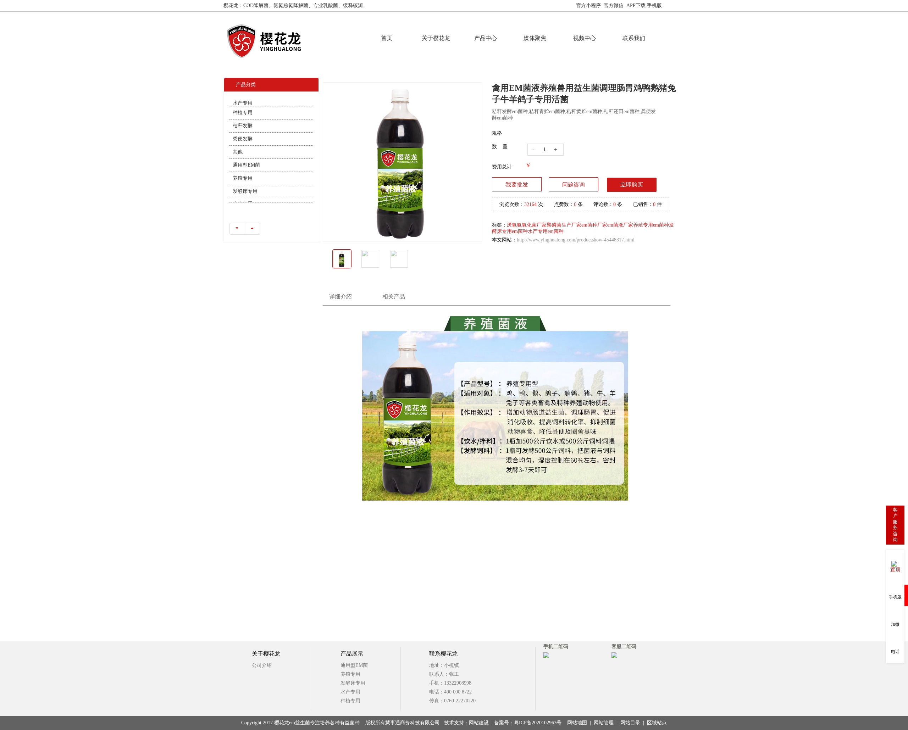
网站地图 (675, 5)
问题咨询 (573, 185)
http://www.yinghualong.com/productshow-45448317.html (576, 240)
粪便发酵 (243, 129)
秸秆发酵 (243, 116)
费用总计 (502, 166)
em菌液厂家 (620, 225)
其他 (238, 142)
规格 (497, 133)
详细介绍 (340, 297)
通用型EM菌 (246, 155)
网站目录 (630, 722)
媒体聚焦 (535, 38)
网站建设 (479, 722)
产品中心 (485, 38)
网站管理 (604, 722)
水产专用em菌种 (546, 231)
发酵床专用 (245, 182)
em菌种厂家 (594, 225)
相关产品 (393, 297)
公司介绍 (262, 665)
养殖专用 (243, 169)
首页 (386, 38)
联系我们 (633, 38)
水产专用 (243, 195)
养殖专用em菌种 (651, 225)
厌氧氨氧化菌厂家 (527, 225)
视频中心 (584, 38)
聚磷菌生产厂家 (564, 225)
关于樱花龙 (436, 38)
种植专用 (243, 103)
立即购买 (631, 185)
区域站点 (657, 722)
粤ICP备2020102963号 (537, 722)
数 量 (500, 146)
